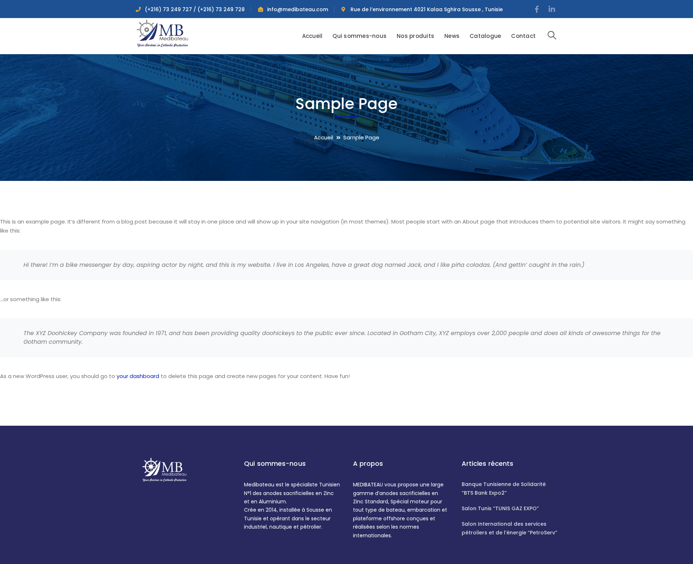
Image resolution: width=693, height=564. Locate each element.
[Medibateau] (162, 32)
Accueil (323, 137)
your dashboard (138, 376)
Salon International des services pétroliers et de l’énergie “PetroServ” (509, 528)
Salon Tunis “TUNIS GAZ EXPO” (500, 508)
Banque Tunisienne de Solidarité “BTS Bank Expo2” (504, 488)
